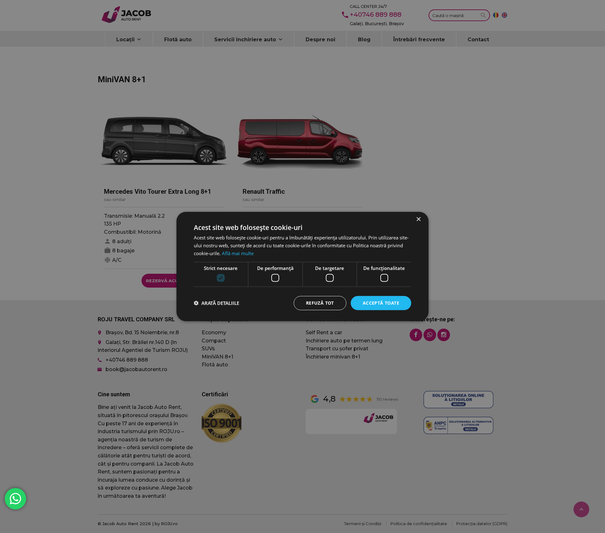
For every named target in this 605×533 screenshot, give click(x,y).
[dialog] (302, 266)
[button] (216, 303)
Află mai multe (238, 253)
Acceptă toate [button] (381, 303)
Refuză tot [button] (320, 303)
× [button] (418, 219)
